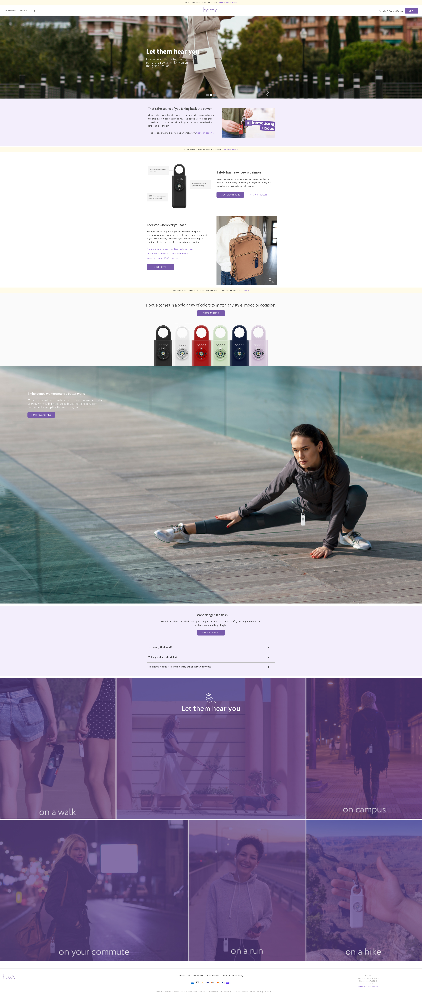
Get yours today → (205, 132)
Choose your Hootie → (228, 2)
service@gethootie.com (368, 986)
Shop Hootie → (243, 290)
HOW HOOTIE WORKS (211, 633)
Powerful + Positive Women (191, 975)
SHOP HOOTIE (160, 267)
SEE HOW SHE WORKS (259, 195)
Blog (33, 10)
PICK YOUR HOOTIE (211, 313)
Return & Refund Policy (233, 975)
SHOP (411, 11)
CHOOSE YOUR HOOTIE (230, 195)
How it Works (10, 10)
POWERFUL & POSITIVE (41, 415)
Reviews (23, 10)
